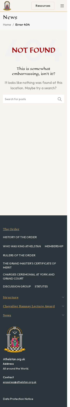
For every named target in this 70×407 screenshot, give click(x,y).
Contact (8, 377)
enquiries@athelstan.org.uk (19, 382)
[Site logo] (7, 5)
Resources (43, 6)
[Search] (59, 99)
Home (7, 24)
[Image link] (14, 339)
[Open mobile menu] (62, 6)
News (7, 315)
